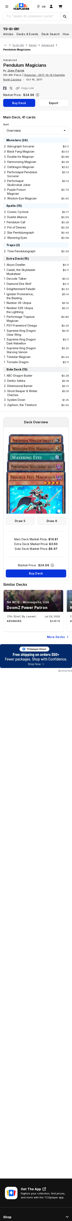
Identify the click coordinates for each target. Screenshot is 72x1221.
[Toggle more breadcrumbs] (5, 45)
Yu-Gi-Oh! (11, 29)
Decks (33, 45)
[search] (32, 16)
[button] (65, 16)
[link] (21, 6)
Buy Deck (19, 103)
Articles (8, 34)
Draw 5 (20, 521)
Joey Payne (15, 70)
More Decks (56, 637)
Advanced (47, 45)
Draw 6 (52, 521)
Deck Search (51, 34)
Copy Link (27, 88)
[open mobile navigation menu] (7, 6)
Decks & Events (27, 34)
